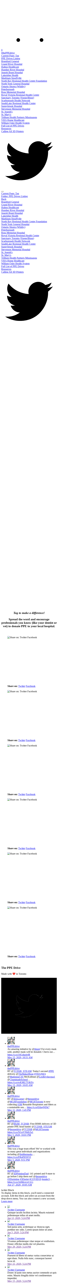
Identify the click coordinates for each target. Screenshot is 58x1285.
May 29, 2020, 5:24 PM (19, 1246)
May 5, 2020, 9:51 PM (18, 1160)
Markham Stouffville (11, 78)
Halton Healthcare (10, 67)
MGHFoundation (18, 1101)
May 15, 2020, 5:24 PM (19, 1281)
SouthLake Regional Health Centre (18, 103)
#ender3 (46, 1179)
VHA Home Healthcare (12, 120)
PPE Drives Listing (10, 58)
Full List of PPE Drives (12, 125)
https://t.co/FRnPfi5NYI (19, 1157)
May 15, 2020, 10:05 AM (19, 1085)
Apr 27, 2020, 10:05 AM (19, 1184)
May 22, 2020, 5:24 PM (19, 1264)
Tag (10, 55)
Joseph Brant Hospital (12, 72)
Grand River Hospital (11, 64)
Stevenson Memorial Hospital (15, 109)
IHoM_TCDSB (21, 1123)
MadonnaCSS (17, 1076)
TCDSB (28, 1129)
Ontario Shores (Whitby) (13, 86)
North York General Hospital (15, 83)
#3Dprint (24, 1179)
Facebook (30, 686)
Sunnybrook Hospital (11, 106)
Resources (6, 128)
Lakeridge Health (9, 75)
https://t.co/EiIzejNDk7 (38, 1107)
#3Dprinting (13, 1179)
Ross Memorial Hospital (13, 92)
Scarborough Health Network (15, 100)
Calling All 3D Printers (12, 131)
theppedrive (33, 1099)
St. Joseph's (7, 111)
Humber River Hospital (12, 69)
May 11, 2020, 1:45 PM (19, 1110)
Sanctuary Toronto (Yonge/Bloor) (17, 97)
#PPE (51, 1071)
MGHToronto (36, 1101)
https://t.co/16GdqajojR (18, 1054)
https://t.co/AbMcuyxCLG (20, 1182)
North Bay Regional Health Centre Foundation (24, 81)
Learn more (7, 1201)
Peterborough (7, 89)
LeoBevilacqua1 (47, 1076)
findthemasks (25, 1154)
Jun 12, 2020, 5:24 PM (18, 1218)
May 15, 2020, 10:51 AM (19, 1057)
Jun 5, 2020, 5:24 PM (18, 1232)
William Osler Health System (15, 123)
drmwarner (18, 1099)
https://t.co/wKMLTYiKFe (20, 1082)
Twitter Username (16, 1209)
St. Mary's (6, 114)
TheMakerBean (26, 1074)
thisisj (37, 1049)
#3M (19, 1104)
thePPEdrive (13, 1046)
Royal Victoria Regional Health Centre (20, 95)
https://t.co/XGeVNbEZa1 (20, 1132)
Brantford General (10, 61)
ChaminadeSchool (19, 1079)
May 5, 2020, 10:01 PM (19, 1135)
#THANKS (40, 1074)
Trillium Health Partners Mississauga (19, 117)
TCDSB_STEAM (22, 1071)
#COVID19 (35, 1179)
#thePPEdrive (8, 53)
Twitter (21, 686)
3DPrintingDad (20, 1173)
